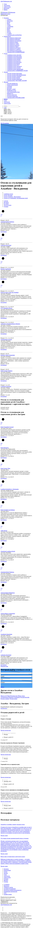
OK (2, 123)
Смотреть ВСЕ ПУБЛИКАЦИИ (16, 97)
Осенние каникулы (12, 96)
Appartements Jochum (6, 339)
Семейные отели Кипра (13, 63)
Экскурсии (7, 5)
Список (6, 201)
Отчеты (6, 881)
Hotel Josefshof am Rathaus (8, 510)
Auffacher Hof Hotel (6, 245)
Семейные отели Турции (14, 67)
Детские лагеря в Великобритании (16, 75)
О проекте (6, 884)
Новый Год (10, 93)
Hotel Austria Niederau (6, 370)
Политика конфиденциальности (12, 890)
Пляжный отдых (11, 90)
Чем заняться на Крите (13, 45)
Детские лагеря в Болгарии (14, 73)
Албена (9, 19)
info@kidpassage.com (6, 1)
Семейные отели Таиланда (14, 66)
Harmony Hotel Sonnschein (8, 355)
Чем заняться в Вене (12, 42)
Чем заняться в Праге (13, 46)
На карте (6, 202)
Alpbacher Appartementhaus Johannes (10, 323)
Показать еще (4, 666)
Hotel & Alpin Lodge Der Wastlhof (10, 292)
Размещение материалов (10, 891)
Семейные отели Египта (13, 60)
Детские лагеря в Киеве (13, 77)
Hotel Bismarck (5, 447)
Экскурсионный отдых (13, 92)
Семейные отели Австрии (14, 55)
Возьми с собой (11, 89)
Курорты (6, 18)
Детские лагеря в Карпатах (14, 79)
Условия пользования (10, 888)
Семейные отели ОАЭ (13, 65)
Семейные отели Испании (14, 62)
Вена (8, 23)
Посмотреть (4, 708)
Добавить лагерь (8, 887)
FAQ (5, 893)
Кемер (8, 28)
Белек (8, 22)
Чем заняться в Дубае (13, 43)
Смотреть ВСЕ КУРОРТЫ (14, 35)
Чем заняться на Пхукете (14, 47)
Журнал (6, 82)
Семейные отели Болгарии (14, 56)
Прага (8, 30)
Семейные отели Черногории (15, 69)
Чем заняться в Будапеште (14, 40)
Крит (8, 29)
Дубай (8, 25)
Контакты (6, 8)
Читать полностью (6, 730)
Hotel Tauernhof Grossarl (7, 427)
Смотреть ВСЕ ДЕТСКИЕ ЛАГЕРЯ (17, 80)
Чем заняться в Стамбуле (14, 49)
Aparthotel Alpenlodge (6, 634)
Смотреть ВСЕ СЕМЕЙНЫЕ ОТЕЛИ (17, 70)
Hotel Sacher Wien (5, 468)
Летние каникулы (12, 94)
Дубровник (10, 26)
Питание (9, 87)
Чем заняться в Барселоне (14, 38)
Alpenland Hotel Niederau (7, 221)
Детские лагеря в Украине (14, 76)
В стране (6, 203)
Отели (5, 53)
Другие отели (7, 205)
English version (8, 894)
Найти (2, 687)
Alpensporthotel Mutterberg (8, 592)
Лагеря (6, 72)
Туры (5, 4)
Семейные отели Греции (14, 59)
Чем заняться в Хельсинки (14, 50)
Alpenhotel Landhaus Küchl (8, 551)
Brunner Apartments (6, 269)
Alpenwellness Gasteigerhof (8, 613)
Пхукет (9, 32)
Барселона (10, 20)
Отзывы (6, 206)
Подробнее (6, 123)
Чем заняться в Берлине (13, 39)
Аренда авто (7, 7)
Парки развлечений (12, 85)
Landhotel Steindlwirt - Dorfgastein (10, 489)
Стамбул (9, 33)
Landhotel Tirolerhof (6, 386)
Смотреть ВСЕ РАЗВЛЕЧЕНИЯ (16, 52)
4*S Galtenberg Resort (6, 308)
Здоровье (9, 86)
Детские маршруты (12, 83)
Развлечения (7, 36)
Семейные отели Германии (14, 57)
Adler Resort (4, 530)
